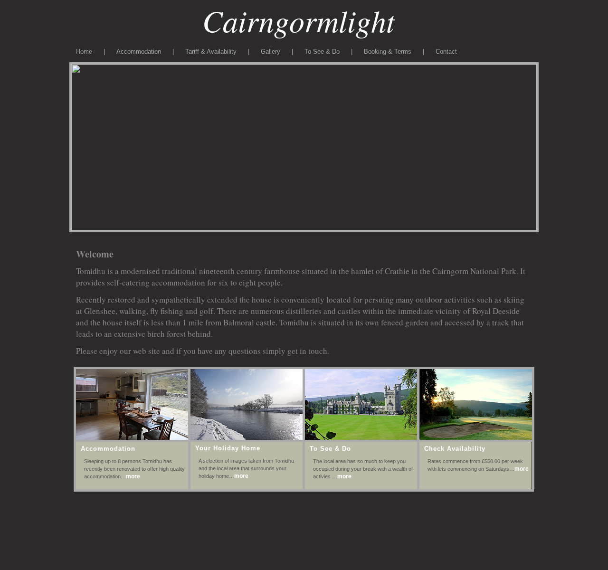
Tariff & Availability (211, 51)
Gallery (270, 51)
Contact (446, 51)
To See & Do (322, 51)
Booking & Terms (388, 51)
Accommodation (138, 51)
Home (85, 51)
